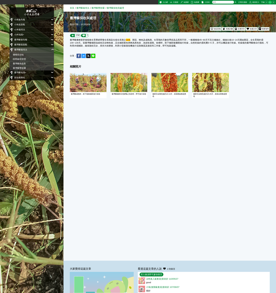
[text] (223, 2)
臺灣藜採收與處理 (115, 8)
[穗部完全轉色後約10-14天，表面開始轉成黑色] (169, 82)
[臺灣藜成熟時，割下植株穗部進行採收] (88, 82)
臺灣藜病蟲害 (19, 63)
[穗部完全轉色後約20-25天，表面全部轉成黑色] (210, 82)
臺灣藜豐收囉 (19, 68)
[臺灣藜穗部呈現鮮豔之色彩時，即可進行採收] (129, 82)
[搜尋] (235, 2)
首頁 (72, 8)
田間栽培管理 (19, 59)
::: (1, 1)
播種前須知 (18, 54)
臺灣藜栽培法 (82, 8)
